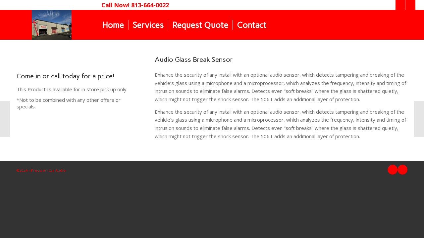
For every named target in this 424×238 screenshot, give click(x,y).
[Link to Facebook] (400, 5)
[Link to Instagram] (410, 5)
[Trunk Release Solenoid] (5, 119)
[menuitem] (113, 25)
